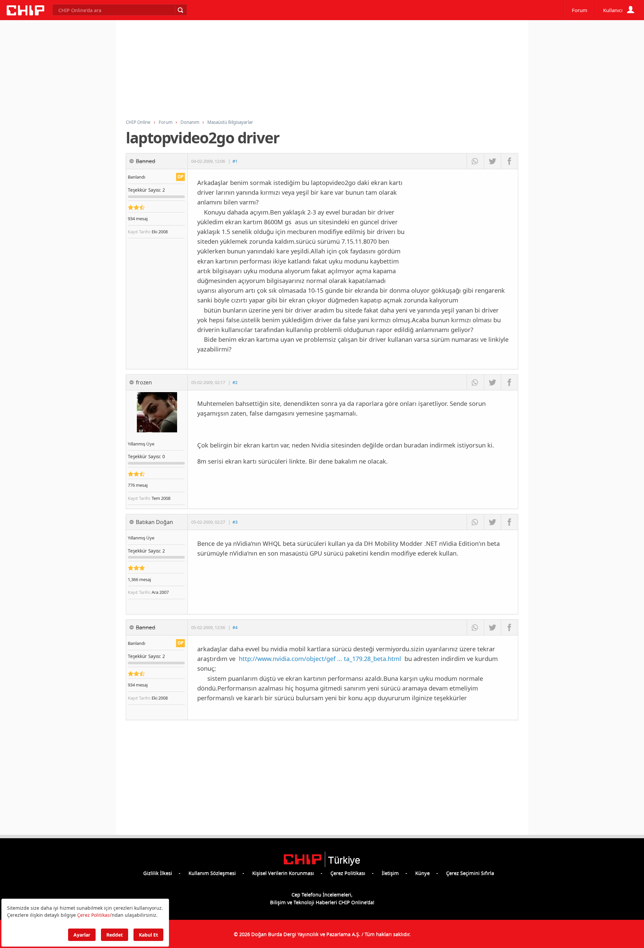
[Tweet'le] (492, 161)
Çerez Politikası (347, 872)
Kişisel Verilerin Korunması (283, 872)
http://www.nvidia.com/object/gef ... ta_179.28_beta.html (320, 658)
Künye (422, 872)
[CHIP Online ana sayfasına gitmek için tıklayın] (25, 13)
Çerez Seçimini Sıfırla (470, 872)
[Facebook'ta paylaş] (509, 161)
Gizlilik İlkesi (157, 872)
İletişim (390, 872)
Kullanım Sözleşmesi (212, 872)
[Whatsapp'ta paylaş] (475, 161)
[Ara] (180, 10)
